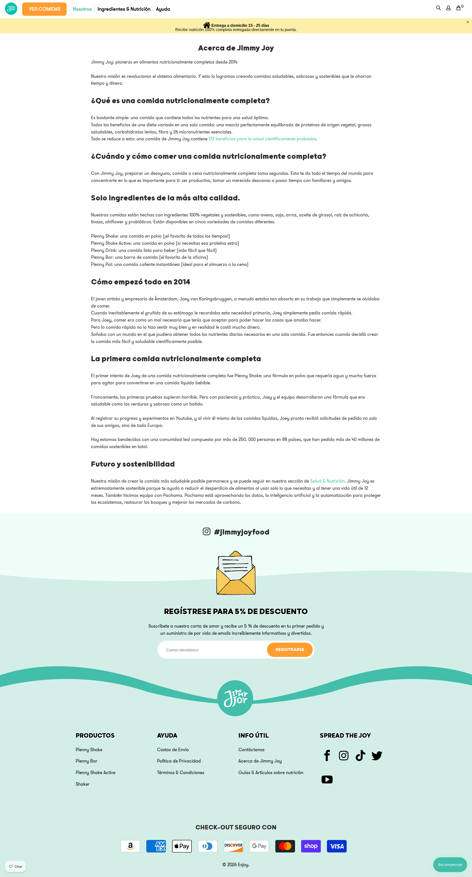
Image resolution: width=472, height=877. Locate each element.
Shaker (82, 784)
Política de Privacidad (179, 761)
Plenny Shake (89, 750)
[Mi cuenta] (449, 9)
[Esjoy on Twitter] (377, 756)
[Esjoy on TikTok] (360, 756)
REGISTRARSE (290, 649)
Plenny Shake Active (95, 772)
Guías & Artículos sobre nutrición (270, 772)
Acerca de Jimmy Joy (260, 761)
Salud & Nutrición (327, 481)
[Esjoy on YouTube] (327, 780)
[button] (44, 9)
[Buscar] (438, 8)
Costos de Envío (173, 750)
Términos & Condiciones (180, 772)
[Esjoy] (11, 9)
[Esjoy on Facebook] (327, 756)
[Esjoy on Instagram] (344, 756)
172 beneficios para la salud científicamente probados (262, 139)
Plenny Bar (86, 761)
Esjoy (243, 864)
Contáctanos (251, 750)
